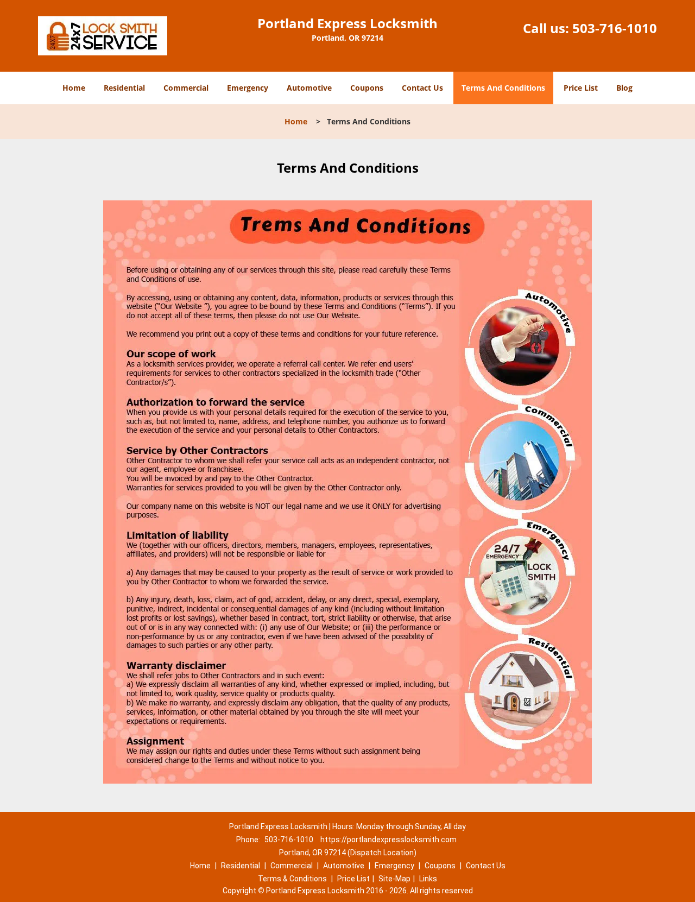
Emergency (247, 88)
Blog (624, 88)
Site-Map (394, 878)
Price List (581, 88)
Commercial (185, 88)
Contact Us (422, 88)
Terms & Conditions (292, 878)
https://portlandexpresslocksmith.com (388, 839)
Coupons (366, 88)
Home (73, 88)
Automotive (309, 88)
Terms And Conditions (503, 88)
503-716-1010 (614, 28)
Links (428, 878)
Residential (124, 88)
